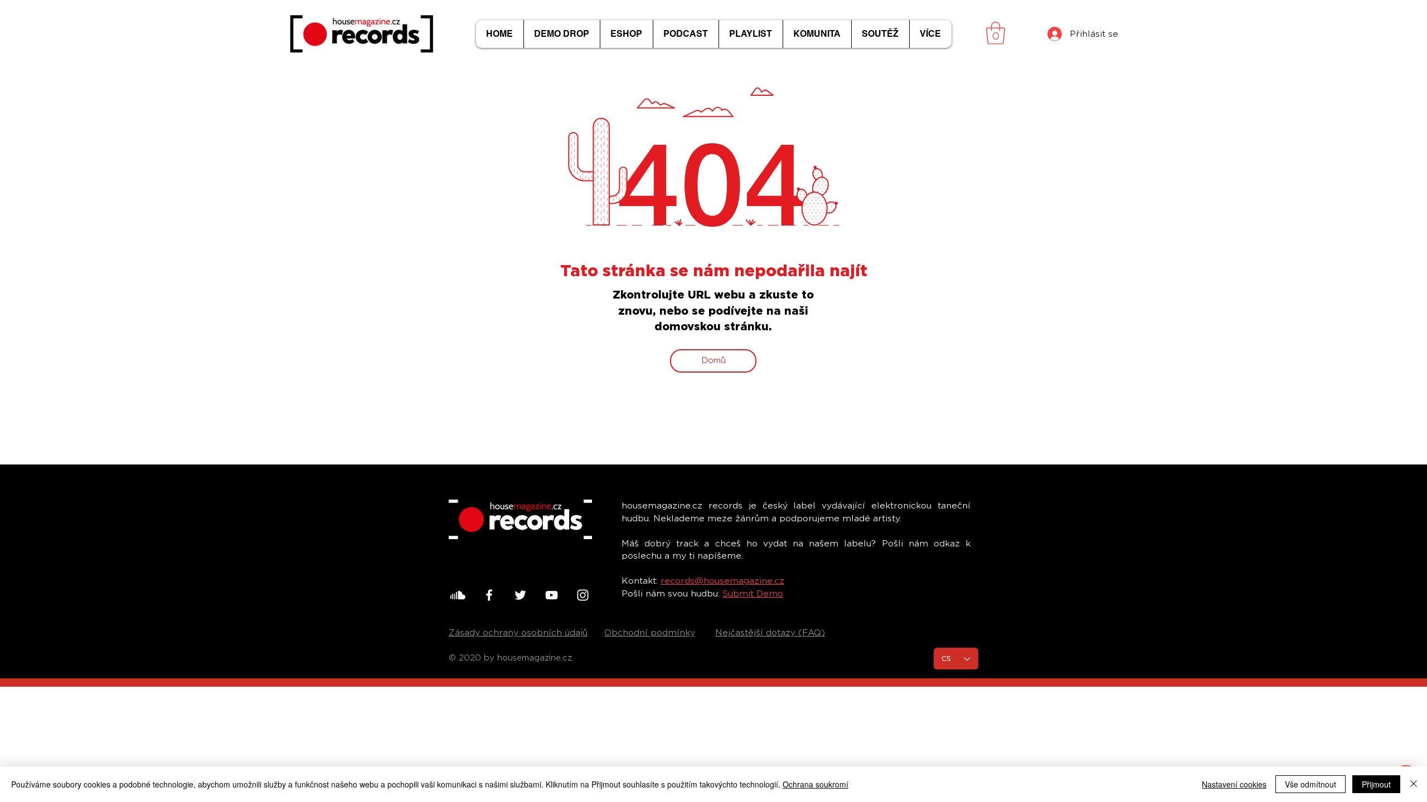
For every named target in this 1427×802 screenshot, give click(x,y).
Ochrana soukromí (815, 784)
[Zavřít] (1413, 784)
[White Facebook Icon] (489, 595)
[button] (995, 33)
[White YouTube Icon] (551, 595)
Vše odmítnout (1310, 784)
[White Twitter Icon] (520, 595)
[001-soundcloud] (457, 595)
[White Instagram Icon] (582, 595)
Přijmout (1376, 784)
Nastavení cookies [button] (1234, 784)
